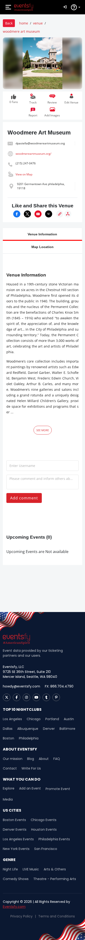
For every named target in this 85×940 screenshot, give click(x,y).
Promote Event (58, 788)
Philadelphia (28, 738)
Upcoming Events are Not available (37, 551)
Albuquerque (27, 728)
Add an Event (30, 788)
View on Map (24, 174)
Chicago (34, 719)
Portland (52, 719)
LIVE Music (31, 869)
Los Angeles (12, 719)
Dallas (8, 728)
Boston (8, 738)
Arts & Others (55, 869)
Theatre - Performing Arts (54, 879)
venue (38, 23)
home (23, 23)
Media (8, 799)
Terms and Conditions (56, 916)
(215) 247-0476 (26, 163)
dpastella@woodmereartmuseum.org (40, 143)
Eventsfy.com (14, 906)
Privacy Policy (21, 916)
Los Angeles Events (18, 839)
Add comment (24, 498)
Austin (69, 719)
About (44, 758)
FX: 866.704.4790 (59, 686)
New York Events (16, 848)
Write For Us (31, 768)
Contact (10, 768)
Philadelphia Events (54, 839)
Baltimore (67, 728)
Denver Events (14, 829)
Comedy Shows (16, 879)
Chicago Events (43, 820)
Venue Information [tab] (42, 234)
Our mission (12, 758)
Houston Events (44, 829)
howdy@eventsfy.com (21, 686)
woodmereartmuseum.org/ (33, 154)
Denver (49, 728)
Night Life (10, 869)
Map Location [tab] (42, 247)
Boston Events (14, 820)
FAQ (56, 758)
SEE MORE (42, 430)
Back (9, 23)
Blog (30, 758)
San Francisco (45, 848)
